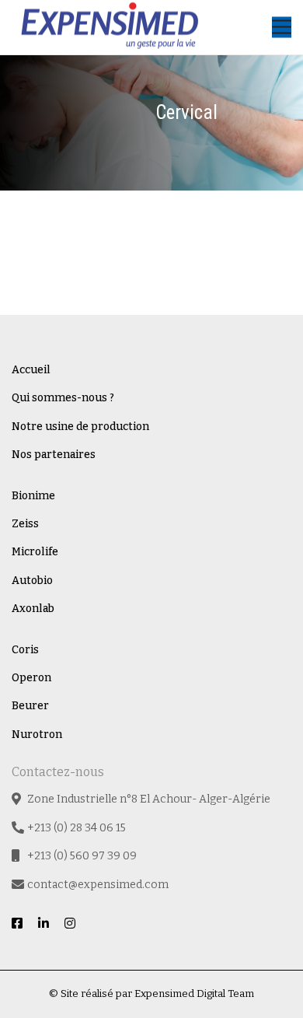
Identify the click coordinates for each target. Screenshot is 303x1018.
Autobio (32, 580)
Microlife (35, 551)
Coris (25, 649)
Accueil (31, 369)
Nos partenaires (54, 454)
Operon (31, 677)
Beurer (30, 705)
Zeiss (25, 523)
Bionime (33, 495)
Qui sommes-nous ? (63, 397)
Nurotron (37, 734)
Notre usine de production (80, 426)
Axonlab (33, 608)
